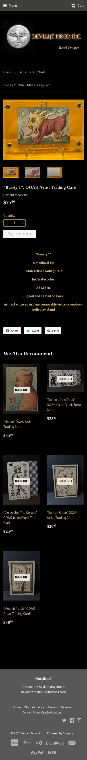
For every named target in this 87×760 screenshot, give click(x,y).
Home (7, 72)
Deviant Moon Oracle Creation (42, 712)
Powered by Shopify (60, 733)
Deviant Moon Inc (32, 733)
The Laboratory (34, 707)
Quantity (9, 215)
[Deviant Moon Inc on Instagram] (79, 721)
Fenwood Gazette (59, 707)
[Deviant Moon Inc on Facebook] (71, 721)
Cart (80, 5)
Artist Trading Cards (33, 72)
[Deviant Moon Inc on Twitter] (64, 721)
